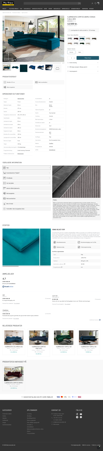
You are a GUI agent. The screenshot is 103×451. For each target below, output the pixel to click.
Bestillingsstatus (31, 418)
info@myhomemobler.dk (59, 422)
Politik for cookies (96, 445)
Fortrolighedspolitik (76, 445)
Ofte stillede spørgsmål (33, 422)
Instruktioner (52, 150)
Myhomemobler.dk (7, 12)
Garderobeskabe (6, 424)
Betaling (29, 416)
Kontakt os (30, 424)
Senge (4, 422)
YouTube (82, 414)
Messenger (56, 424)
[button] (92, 3)
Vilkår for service (86, 445)
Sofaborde (5, 420)
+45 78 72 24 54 (57, 417)
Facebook (78, 414)
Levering (29, 413)
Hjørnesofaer (25, 12)
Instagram (78, 417)
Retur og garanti (31, 420)
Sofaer (4, 416)
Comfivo (51, 143)
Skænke (4, 418)
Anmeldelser (30, 427)
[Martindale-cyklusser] (64, 264)
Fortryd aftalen (31, 433)
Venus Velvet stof (58, 229)
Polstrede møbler (16, 12)
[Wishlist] (95, 3)
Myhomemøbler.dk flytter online (35, 429)
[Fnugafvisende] (61, 267)
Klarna (28, 431)
